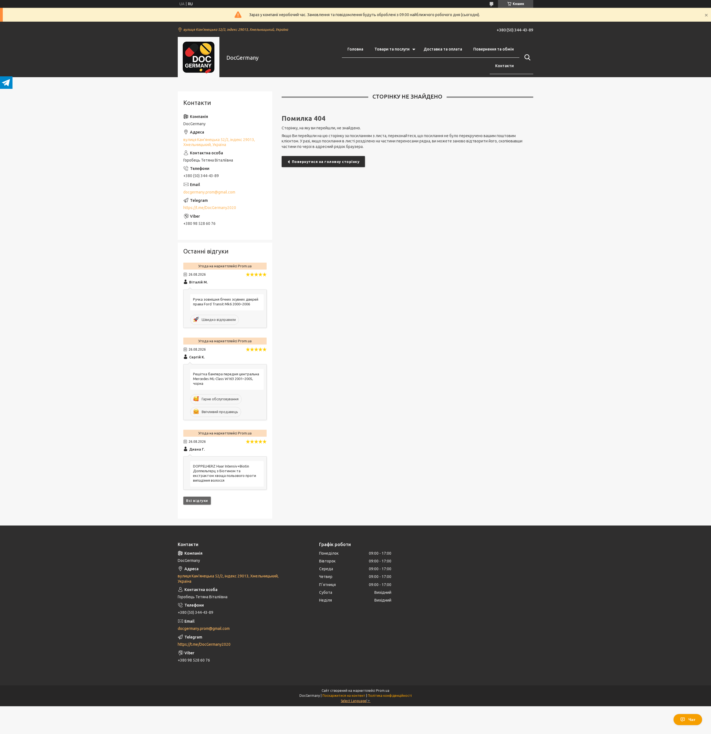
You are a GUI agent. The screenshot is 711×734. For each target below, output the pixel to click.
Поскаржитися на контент (343, 695)
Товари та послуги (392, 49)
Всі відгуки (197, 500)
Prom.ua (382, 690)
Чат (692, 719)
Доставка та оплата (443, 49)
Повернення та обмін (493, 49)
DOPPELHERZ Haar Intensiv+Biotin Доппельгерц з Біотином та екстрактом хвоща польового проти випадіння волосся (224, 473)
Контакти (504, 66)
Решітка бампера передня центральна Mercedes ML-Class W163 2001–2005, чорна (226, 378)
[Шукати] (526, 57)
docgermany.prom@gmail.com (209, 192)
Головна (355, 49)
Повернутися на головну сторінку (326, 162)
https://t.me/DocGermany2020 (209, 207)
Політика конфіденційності (390, 695)
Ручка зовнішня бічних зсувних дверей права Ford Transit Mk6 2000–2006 (225, 301)
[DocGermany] (198, 58)
